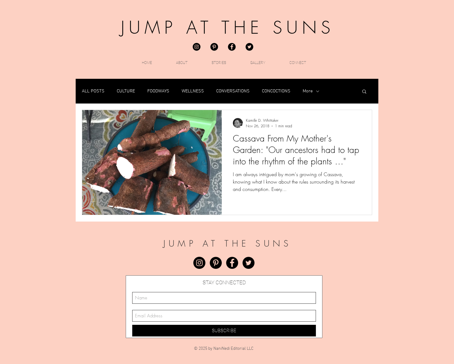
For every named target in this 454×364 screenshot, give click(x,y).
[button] (364, 92)
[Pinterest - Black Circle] (214, 47)
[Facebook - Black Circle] (232, 47)
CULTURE (126, 91)
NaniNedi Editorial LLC (233, 348)
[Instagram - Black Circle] (196, 47)
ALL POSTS (93, 91)
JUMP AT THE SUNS (227, 27)
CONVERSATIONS (233, 91)
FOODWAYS (158, 91)
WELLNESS (193, 91)
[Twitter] (249, 47)
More (308, 91)
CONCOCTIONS (276, 91)
